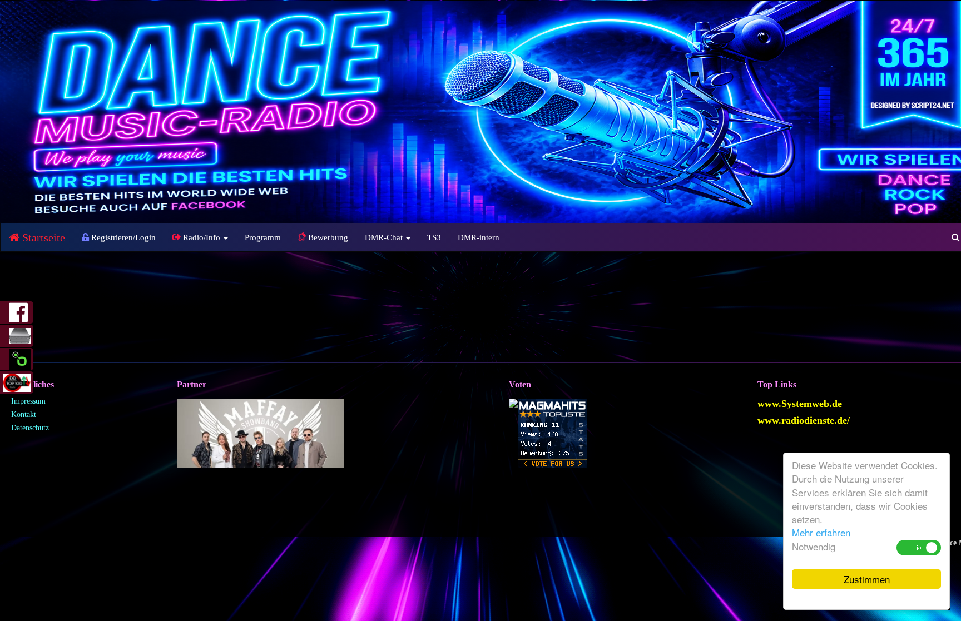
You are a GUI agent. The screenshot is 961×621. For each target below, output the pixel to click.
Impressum (28, 401)
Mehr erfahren (821, 532)
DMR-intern (478, 237)
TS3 (434, 237)
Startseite (42, 237)
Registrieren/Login (122, 237)
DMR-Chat (385, 237)
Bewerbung (327, 237)
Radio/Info (201, 237)
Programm (263, 237)
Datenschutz (30, 428)
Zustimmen (867, 579)
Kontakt (23, 414)
